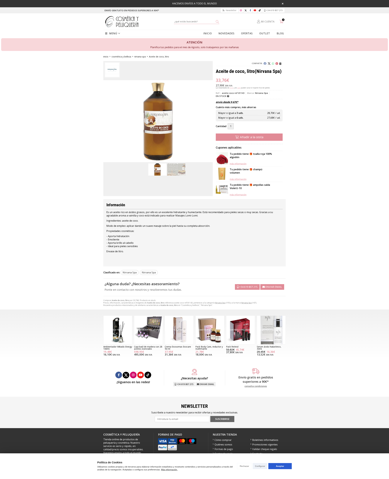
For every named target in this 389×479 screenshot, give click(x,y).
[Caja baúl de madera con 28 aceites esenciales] (148, 330)
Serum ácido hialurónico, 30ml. (269, 347)
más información (238, 163)
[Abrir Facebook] (250, 10)
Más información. (169, 469)
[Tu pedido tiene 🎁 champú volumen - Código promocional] (222, 174)
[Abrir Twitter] (245, 10)
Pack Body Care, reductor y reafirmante (209, 347)
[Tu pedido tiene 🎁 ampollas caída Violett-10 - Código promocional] (222, 189)
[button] (156, 159)
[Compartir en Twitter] (269, 63)
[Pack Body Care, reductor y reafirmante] (210, 330)
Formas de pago (224, 449)
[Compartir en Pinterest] (276, 63)
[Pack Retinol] (240, 330)
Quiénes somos (223, 444)
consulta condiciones (255, 386)
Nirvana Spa (220, 302)
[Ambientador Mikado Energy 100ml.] (117, 330)
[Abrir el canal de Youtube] (255, 10)
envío (231, 88)
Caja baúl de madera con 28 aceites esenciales (148, 347)
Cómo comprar (223, 440)
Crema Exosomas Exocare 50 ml (178, 347)
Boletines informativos (265, 440)
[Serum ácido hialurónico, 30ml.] (271, 330)
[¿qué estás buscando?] (196, 21)
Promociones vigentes (265, 444)
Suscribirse (222, 419)
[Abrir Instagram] (241, 10)
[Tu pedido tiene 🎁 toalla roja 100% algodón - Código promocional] (222, 158)
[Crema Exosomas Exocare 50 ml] (179, 330)
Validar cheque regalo (264, 449)
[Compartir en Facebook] (265, 63)
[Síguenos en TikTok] (260, 10)
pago (238, 88)
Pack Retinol (232, 346)
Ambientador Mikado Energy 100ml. (117, 347)
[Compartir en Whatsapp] (273, 63)
